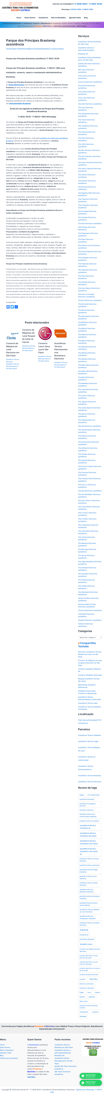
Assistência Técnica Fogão (88, 741)
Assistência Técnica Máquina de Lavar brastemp (89, 911)
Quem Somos (5, 1047)
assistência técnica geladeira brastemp (86, 891)
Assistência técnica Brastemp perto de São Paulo (64, 1061)
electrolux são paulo (87, 988)
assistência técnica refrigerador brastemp (87, 917)
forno (89, 992)
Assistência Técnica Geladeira (89, 735)
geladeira (92, 997)
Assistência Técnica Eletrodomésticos (38, 49)
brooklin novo (86, 944)
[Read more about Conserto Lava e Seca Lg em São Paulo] (45, 333)
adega (82, 795)
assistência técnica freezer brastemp (89, 884)
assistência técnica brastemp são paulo (88, 834)
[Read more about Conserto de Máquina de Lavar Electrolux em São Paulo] (13, 333)
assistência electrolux (86, 810)
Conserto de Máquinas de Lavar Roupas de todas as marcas (28, 336)
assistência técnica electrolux (90, 865)
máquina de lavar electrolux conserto (88, 1007)
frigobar (82, 997)
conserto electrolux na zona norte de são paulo (88, 963)
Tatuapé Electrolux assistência (89, 620)
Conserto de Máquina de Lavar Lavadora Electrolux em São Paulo (90, 662)
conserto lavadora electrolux (88, 974)
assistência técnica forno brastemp (88, 877)
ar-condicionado (93, 795)
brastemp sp (84, 935)
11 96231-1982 (87, 9)
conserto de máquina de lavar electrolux (90, 950)
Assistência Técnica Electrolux (89, 782)
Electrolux (93, 979)
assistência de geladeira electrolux (87, 805)
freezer (97, 992)
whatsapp (83, 1016)
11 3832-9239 (95, 4)
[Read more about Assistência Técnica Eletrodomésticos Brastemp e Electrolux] (61, 333)
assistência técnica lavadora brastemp (90, 897)
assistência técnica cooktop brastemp (89, 860)
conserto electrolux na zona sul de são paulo (89, 969)
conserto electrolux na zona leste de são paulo (88, 957)
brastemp (84, 930)
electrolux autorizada (86, 984)
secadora (95, 1012)
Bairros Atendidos (7, 1050)
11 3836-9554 (80, 4)
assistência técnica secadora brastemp (89, 924)
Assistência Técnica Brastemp (89, 776)
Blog (1, 1055)
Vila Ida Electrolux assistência (89, 426)
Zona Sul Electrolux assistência (90, 82)
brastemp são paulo (87, 939)
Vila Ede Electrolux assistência (90, 491)
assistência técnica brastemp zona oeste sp (89, 851)
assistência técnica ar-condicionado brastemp (88, 815)
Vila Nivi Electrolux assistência (90, 300)
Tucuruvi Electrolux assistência (90, 610)
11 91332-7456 (75, 9)
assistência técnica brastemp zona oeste (89, 842)
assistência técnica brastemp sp (88, 826)
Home (2, 1045)
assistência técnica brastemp (89, 821)
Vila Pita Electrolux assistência (90, 223)
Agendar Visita (5, 1053)
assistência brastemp (87, 799)
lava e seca (83, 1001)
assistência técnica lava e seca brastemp (89, 904)
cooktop (82, 979)
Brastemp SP (83, 54)
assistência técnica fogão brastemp (89, 871)
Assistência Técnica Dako (88, 703)
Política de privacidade (9, 1058)
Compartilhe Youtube (87, 644)
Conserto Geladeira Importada (90, 675)
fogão (82, 992)
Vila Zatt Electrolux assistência (90, 104)
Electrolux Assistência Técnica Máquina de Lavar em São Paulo (89, 654)
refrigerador (84, 1012)
